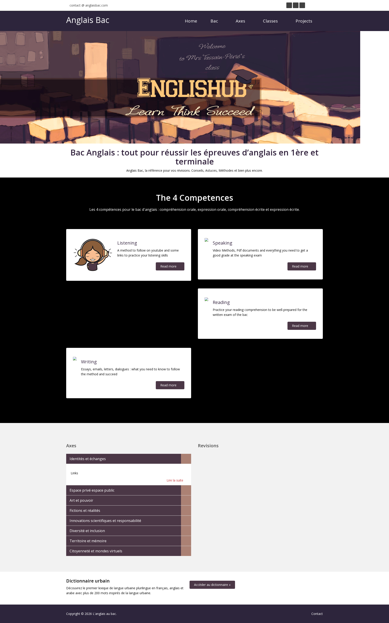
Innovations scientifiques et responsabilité (105, 520)
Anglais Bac (87, 19)
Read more (168, 266)
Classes (271, 21)
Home (191, 21)
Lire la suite (175, 480)
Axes (241, 21)
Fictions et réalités (85, 510)
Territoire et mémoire (88, 540)
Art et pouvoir (81, 500)
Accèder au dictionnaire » (212, 585)
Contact (317, 614)
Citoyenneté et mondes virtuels (96, 551)
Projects (304, 21)
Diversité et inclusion (87, 530)
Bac (214, 21)
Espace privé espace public (92, 490)
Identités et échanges (88, 458)
